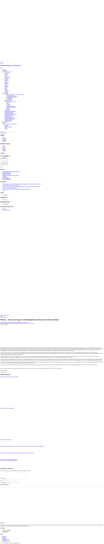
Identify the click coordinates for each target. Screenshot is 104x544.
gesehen (4, 146)
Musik (8, 108)
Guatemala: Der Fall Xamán (5, 177)
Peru (5, 89)
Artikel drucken (24, 322)
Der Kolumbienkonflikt (7, 179)
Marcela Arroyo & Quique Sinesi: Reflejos (10, 187)
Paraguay (6, 88)
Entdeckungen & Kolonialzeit (12, 96)
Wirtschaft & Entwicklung (9, 115)
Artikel (4, 138)
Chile (6, 75)
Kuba (6, 84)
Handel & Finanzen (8, 116)
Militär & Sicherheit (8, 119)
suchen (1, 131)
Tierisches (6, 128)
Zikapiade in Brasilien (6, 172)
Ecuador (6, 78)
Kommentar (2, 478)
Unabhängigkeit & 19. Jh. (11, 97)
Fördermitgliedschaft (8, 126)
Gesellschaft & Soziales (9, 113)
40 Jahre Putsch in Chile (7, 173)
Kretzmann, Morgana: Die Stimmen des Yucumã (11, 185)
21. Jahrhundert (9, 99)
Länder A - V (5, 71)
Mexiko (6, 85)
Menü (1, 67)
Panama (6, 87)
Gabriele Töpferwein (4, 322)
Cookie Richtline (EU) (6, 541)
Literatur (8, 105)
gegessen (4, 148)
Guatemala (6, 80)
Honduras (6, 82)
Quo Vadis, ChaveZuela (7, 174)
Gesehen (12, 323)
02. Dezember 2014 (11, 322)
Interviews (4, 140)
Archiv (1, 155)
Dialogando (5, 139)
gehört (4, 147)
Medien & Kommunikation (11, 107)
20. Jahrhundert (9, 98)
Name (1, 480)
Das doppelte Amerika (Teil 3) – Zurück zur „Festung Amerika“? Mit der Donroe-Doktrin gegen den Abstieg (21, 186)
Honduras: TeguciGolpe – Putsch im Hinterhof (11, 175)
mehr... (4, 190)
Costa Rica (7, 76)
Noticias (4, 137)
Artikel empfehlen (18, 322)
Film (8, 103)
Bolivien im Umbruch (6, 178)
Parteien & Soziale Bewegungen (10, 111)
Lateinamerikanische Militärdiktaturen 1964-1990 (11, 171)
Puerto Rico (7, 90)
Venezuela (6, 92)
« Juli (1, 166)
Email (3, 482)
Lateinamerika (5, 195)
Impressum (7, 124)
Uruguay (6, 91)
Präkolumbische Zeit (10, 95)
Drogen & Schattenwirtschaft (5, 323)
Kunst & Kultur (7, 101)
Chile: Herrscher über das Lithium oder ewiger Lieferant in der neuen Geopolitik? (16, 189)
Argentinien (7, 72)
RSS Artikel (5, 199)
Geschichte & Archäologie (9, 94)
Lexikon (4, 141)
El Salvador (7, 79)
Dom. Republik (7, 77)
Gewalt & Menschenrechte (9, 112)
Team (6, 127)
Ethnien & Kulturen (8, 100)
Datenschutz (5, 540)
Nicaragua (6, 86)
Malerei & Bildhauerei (11, 106)
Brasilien (6, 74)
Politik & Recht (7, 110)
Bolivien (6, 73)
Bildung (8, 102)
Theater (8, 109)
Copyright (4, 538)
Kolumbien (7, 83)
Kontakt (6, 125)
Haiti (5, 81)
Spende (4, 208)
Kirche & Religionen (8, 120)
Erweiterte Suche (3, 132)
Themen (4, 93)
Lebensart (8, 104)
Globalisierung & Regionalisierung (11, 114)
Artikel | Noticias (5, 204)
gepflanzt (4, 150)
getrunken (4, 149)
